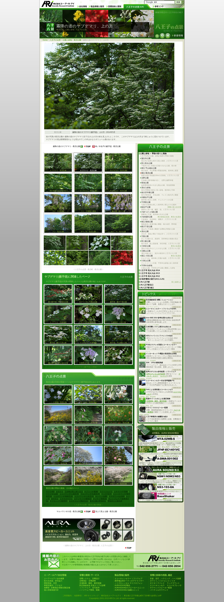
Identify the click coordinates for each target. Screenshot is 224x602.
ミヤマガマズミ (66, 499)
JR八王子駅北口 (146, 285)
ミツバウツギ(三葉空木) (69, 494)
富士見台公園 (146, 163)
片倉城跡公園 (161, 217)
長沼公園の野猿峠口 (98, 501)
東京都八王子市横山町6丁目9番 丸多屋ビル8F (143, 596)
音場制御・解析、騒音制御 (156, 401)
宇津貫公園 (145, 202)
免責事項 (78, 596)
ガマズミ (54, 499)
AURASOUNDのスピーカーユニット (130, 588)
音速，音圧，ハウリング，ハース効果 (165, 579)
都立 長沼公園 (147, 173)
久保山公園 (145, 261)
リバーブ (163, 376)
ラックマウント (173, 583)
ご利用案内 (67, 596)
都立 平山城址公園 (148, 168)
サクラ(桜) (50, 491)
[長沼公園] (157, 36)
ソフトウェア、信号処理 (89, 588)
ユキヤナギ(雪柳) (121, 491)
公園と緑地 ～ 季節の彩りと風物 (153, 153)
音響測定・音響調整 (87, 581)
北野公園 (145, 178)
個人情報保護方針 (51, 590)
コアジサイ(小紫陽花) (83, 499)
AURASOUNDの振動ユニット (127, 590)
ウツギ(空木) (106, 494)
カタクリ (59, 491)
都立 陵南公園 (147, 222)
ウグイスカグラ (106, 491)
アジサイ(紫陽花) (100, 499)
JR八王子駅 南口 (147, 288)
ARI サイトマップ (91, 596)
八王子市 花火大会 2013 (150, 273)
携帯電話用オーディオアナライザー (129, 581)
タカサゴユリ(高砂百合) (78, 501)
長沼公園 (77, 40)
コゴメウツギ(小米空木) (84, 496)
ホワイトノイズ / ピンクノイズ (162, 581)
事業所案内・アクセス (53, 585)
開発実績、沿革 (50, 583)
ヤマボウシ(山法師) (117, 496)
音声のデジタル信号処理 (155, 374)
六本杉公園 (161, 246)
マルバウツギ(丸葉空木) (90, 494)
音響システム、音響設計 (89, 579)
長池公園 (145, 183)
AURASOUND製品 (122, 585)
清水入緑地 (145, 188)
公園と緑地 (67, 40)
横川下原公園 (146, 226)
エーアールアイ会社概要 (54, 579)
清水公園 (145, 231)
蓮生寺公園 (145, 158)
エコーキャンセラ (157, 585)
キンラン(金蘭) (101, 496)
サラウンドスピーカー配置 (161, 588)
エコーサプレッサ (174, 585)
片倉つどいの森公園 (149, 212)
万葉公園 (145, 236)
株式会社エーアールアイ (111, 596)
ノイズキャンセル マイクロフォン (128, 583)
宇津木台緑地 (146, 265)
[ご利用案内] (162, 35)
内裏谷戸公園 (146, 197)
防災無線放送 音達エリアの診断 (92, 585)
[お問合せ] (168, 35)
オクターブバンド (157, 583)
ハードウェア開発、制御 (89, 590)
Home (45, 40)
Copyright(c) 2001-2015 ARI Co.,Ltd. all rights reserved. (112, 598)
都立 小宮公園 (161, 256)
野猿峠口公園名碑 (115, 501)
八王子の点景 (55, 40)
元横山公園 (145, 251)
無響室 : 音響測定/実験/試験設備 (57, 588)
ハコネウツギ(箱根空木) (63, 496)
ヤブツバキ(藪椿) (91, 491)
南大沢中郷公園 (147, 192)
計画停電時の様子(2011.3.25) (152, 279)
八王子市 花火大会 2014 (150, 270)
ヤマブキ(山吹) (52, 494)
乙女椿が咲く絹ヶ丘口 (74, 491)
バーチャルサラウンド (159, 590)
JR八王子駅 (161, 282)
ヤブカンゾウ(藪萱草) (59, 501)
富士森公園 (145, 241)
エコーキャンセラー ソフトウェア (128, 579)
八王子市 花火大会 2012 (150, 276)
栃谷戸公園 (161, 207)
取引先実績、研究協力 (53, 581)
